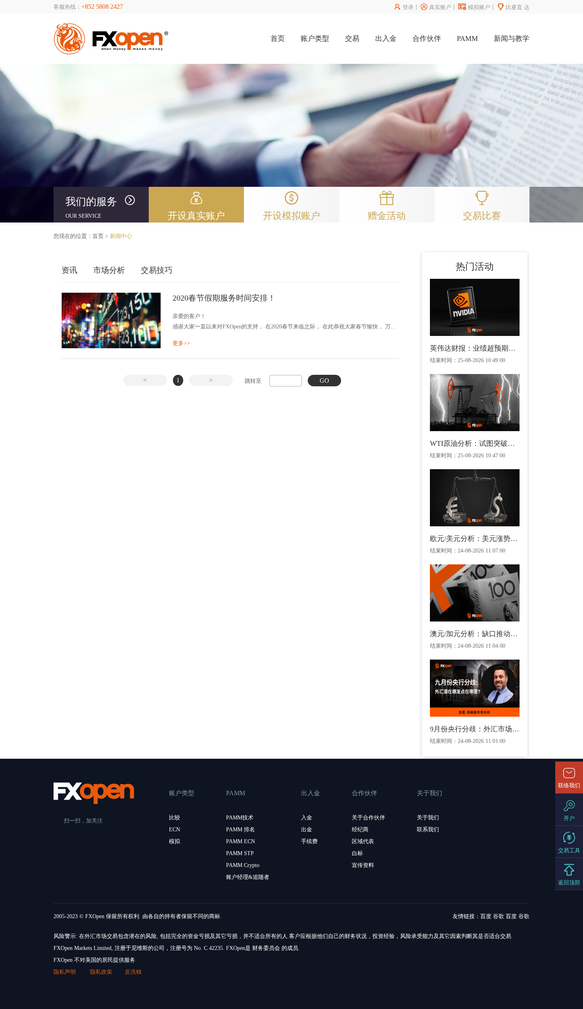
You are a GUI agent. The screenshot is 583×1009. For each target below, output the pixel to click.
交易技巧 (157, 270)
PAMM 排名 (240, 830)
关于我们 (428, 818)
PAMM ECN (240, 841)
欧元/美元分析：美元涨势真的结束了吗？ (475, 539)
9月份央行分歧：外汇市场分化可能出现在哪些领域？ (475, 729)
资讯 (69, 270)
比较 (174, 818)
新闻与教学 (511, 38)
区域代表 (363, 841)
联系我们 (428, 830)
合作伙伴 (426, 38)
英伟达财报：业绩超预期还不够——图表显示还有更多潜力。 (475, 348)
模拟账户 (474, 7)
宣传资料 (363, 865)
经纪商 (360, 830)
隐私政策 (101, 972)
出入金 (386, 38)
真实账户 (436, 7)
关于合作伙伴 (368, 818)
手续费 (309, 841)
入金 (306, 818)
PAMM (467, 38)
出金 (306, 830)
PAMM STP (240, 853)
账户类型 (315, 38)
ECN (174, 830)
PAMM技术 (239, 818)
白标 (357, 853)
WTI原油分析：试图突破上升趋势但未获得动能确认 (475, 443)
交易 (352, 38)
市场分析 (109, 270)
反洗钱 (133, 972)
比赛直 (509, 7)
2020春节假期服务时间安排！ (224, 297)
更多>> (181, 343)
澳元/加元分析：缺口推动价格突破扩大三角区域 (475, 634)
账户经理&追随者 (247, 877)
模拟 (174, 841)
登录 (404, 7)
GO (324, 380)
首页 (277, 38)
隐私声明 (65, 972)
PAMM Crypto (242, 865)
